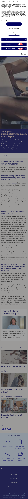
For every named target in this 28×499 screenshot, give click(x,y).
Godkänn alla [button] (14, 24)
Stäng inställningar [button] (14, 33)
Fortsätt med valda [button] (14, 28)
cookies (8, 19)
